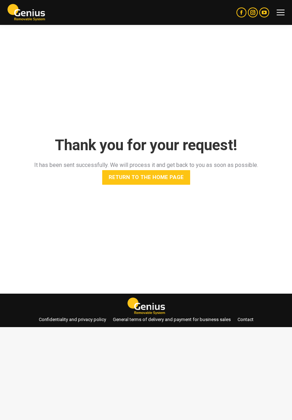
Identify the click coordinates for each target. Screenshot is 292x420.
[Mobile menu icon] (280, 12)
